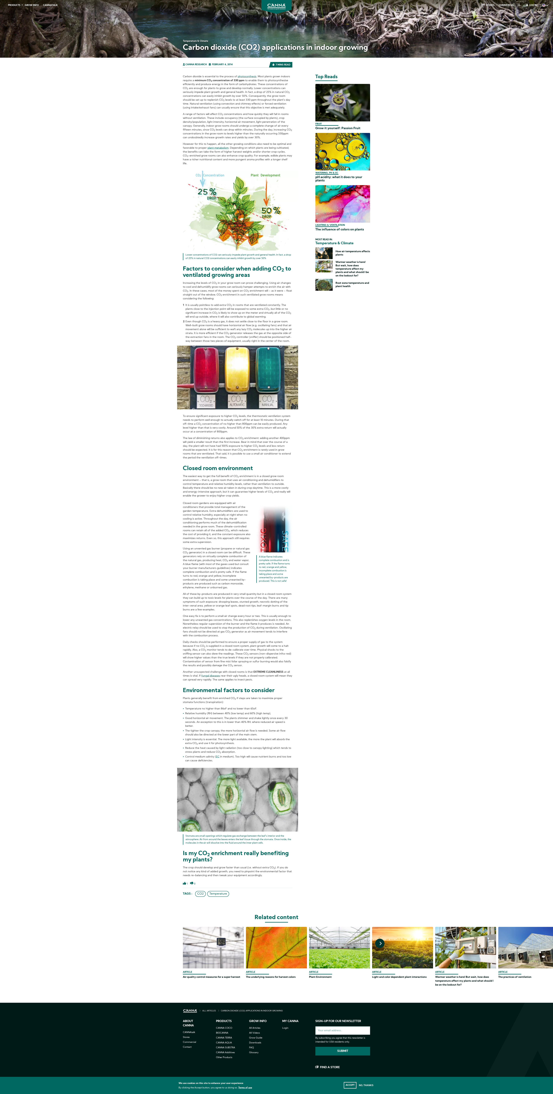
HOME (190, 1011)
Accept (350, 1085)
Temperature (218, 893)
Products (14, 5)
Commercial (507, 5)
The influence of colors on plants (339, 229)
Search (519, 5)
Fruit (318, 124)
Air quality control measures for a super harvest (211, 977)
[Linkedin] (5, 41)
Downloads (255, 1043)
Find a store (330, 1067)
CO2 (200, 893)
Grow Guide (255, 1038)
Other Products (224, 1057)
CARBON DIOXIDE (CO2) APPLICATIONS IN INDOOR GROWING (252, 1011)
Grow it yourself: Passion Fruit (337, 128)
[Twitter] (5, 33)
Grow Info (32, 5)
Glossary (253, 1052)
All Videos (254, 1033)
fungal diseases (210, 676)
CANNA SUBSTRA (225, 1048)
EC (217, 756)
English (544, 5)
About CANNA (188, 1023)
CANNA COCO (224, 1028)
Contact (187, 1047)
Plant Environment (320, 977)
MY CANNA (290, 1021)
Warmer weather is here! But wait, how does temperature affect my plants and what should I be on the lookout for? (352, 269)
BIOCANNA (222, 1033)
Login (285, 1028)
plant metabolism (218, 148)
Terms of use (245, 1088)
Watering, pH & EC (326, 173)
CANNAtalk (50, 5)
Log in (533, 5)
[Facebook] (5, 25)
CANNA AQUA (224, 1043)
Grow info (258, 1021)
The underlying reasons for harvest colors (271, 977)
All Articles (254, 1028)
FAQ (251, 1048)
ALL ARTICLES (209, 1011)
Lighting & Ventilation (330, 225)
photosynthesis (247, 76)
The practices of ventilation (514, 977)
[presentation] (380, 943)
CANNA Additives (225, 1052)
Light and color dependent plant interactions (399, 977)
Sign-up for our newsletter (338, 1021)
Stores (490, 5)
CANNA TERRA (224, 1038)
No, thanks (366, 1085)
